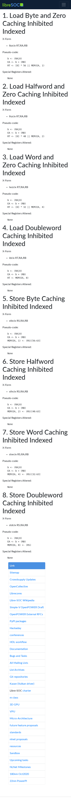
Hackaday (15, 628)
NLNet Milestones (20, 767)
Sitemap (14, 572)
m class (14, 697)
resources (15, 746)
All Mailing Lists (19, 663)
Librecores (16, 593)
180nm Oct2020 (19, 774)
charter (27, 690)
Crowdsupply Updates (23, 579)
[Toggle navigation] (63, 4)
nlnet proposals (19, 739)
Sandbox (15, 753)
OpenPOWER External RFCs (26, 614)
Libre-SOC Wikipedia (22, 600)
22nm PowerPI (18, 781)
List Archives (17, 670)
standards (15, 732)
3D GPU (14, 704)
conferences (17, 635)
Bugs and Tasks (18, 656)
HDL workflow (18, 642)
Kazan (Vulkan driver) (22, 683)
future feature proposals (24, 725)
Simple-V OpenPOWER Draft (27, 607)
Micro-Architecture (21, 718)
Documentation (19, 649)
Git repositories (19, 676)
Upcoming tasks (19, 760)
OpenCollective (19, 586)
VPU (12, 711)
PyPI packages (18, 621)
